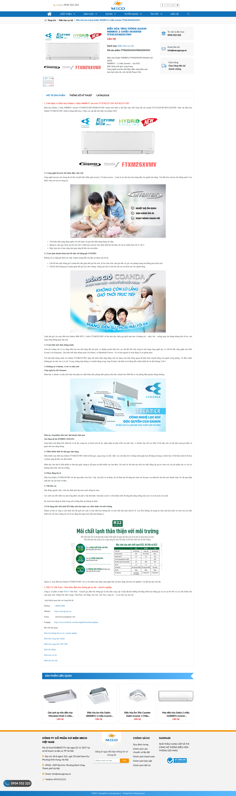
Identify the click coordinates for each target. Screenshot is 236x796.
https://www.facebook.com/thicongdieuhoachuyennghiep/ (76, 622)
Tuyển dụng (131, 14)
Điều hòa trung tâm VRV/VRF (56, 644)
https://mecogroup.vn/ (62, 611)
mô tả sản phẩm (55, 95)
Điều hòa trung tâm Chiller (54, 639)
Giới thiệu (66, 14)
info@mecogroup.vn (177, 50)
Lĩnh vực (89, 14)
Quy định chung (140, 744)
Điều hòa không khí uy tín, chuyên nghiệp (60, 633)
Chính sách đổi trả (142, 765)
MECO (66, 592)
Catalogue (102, 95)
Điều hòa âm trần (50, 661)
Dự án (109, 14)
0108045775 (60, 748)
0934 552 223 (174, 35)
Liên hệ (175, 14)
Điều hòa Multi (50, 650)
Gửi (124, 760)
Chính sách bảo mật (142, 761)
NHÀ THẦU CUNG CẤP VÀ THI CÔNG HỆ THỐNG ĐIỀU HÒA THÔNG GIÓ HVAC (174, 747)
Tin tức (154, 14)
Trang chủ (51, 20)
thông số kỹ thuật (81, 95)
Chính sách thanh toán (144, 757)
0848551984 (60, 606)
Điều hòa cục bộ (66, 20)
